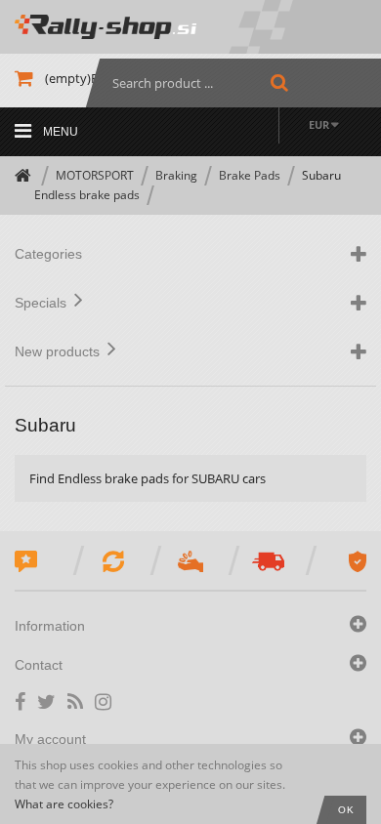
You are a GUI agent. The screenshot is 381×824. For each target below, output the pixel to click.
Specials (44, 302)
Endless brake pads (87, 194)
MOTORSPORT (95, 175)
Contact (40, 665)
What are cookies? (64, 804)
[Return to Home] (23, 175)
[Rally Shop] (190, 27)
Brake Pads (249, 175)
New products (61, 351)
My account (52, 739)
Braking (176, 175)
